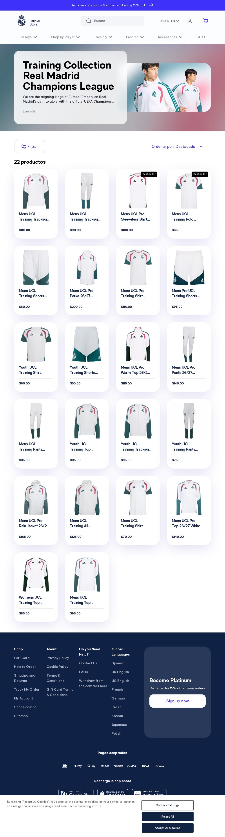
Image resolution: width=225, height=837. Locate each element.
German (118, 698)
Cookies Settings (168, 805)
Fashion (132, 37)
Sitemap (21, 716)
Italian (117, 707)
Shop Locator (25, 707)
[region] (112, 816)
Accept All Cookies (167, 828)
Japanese (119, 725)
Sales (200, 37)
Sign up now (177, 701)
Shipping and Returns (24, 678)
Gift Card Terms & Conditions (60, 692)
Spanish (118, 663)
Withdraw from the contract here (93, 683)
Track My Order (26, 689)
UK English (120, 672)
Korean (117, 716)
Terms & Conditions (55, 678)
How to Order (25, 667)
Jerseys (26, 37)
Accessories (167, 37)
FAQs (83, 672)
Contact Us (88, 663)
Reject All (167, 816)
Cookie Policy (57, 667)
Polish (116, 733)
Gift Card (22, 658)
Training (100, 37)
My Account (23, 698)
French (117, 689)
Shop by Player (62, 37)
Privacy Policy (58, 658)
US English (120, 681)
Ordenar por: (173, 146)
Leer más (29, 111)
